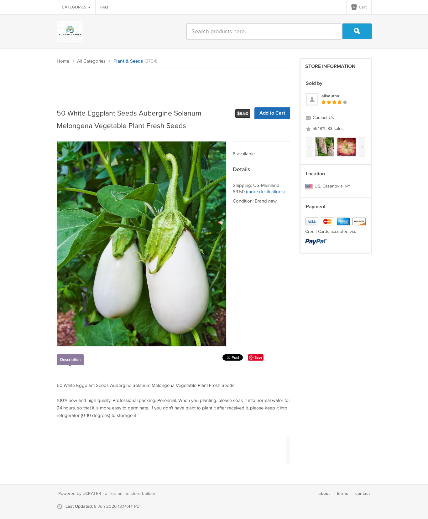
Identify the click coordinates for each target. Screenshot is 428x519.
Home (63, 61)
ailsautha (330, 96)
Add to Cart (272, 113)
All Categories (91, 61)
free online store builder (131, 493)
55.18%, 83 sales (327, 128)
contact (362, 493)
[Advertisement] (171, 85)
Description (70, 359)
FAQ (104, 7)
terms (342, 493)
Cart (362, 7)
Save (258, 357)
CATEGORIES (74, 7)
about (324, 493)
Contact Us (322, 117)
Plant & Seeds (128, 61)
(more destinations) (265, 191)
